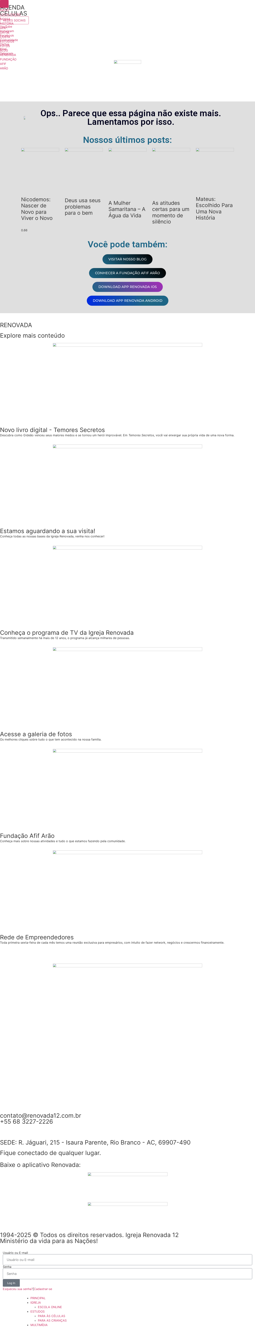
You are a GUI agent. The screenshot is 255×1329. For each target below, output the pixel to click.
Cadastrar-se (43, 1289)
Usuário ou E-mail (15, 1252)
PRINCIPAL (38, 1298)
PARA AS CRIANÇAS (52, 1320)
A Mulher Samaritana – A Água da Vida (126, 209)
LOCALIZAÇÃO (10, 14)
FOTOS (5, 46)
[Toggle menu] (4, 4)
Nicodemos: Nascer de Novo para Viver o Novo (37, 208)
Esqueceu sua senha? (18, 1289)
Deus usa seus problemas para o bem (83, 206)
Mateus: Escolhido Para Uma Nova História (214, 208)
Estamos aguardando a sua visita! (47, 531)
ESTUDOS (7, 41)
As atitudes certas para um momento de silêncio (170, 212)
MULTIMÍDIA (39, 1325)
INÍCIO (4, 10)
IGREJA (35, 1302)
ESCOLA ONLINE (50, 1307)
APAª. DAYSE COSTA (5, 32)
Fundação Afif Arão (27, 835)
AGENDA (12, 7)
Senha (7, 1266)
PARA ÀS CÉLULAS (51, 1316)
